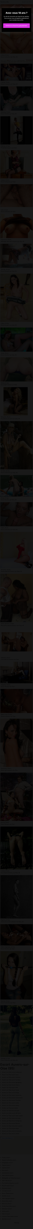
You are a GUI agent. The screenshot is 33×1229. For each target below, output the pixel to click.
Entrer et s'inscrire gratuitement (16, 25)
